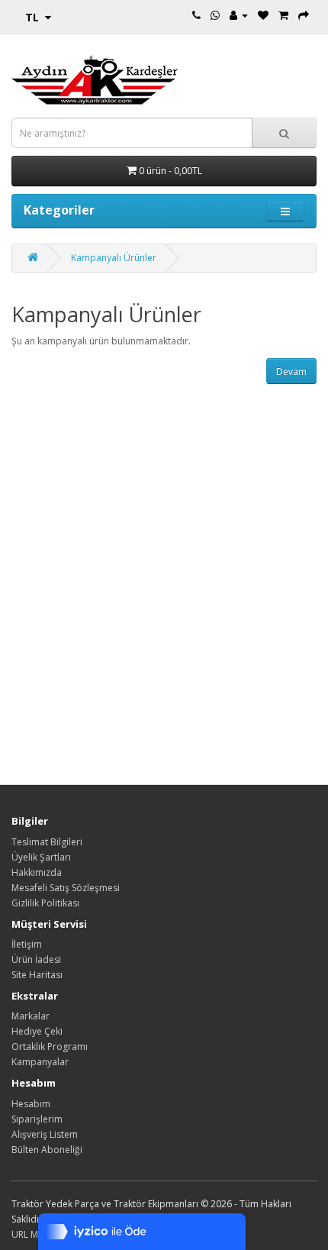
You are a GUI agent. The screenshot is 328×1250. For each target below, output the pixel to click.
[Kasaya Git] (303, 15)
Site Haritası (37, 974)
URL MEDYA (36, 1234)
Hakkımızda (36, 872)
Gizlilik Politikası (45, 902)
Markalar (30, 1015)
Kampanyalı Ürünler (113, 257)
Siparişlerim (37, 1119)
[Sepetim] (283, 15)
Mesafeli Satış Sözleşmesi (65, 887)
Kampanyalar (40, 1061)
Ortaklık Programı (49, 1046)
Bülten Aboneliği (46, 1149)
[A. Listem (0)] (263, 15)
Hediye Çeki (37, 1031)
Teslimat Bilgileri (46, 841)
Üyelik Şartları (41, 857)
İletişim (26, 944)
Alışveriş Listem (44, 1134)
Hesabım (30, 1103)
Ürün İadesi (36, 959)
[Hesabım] (239, 15)
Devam (291, 371)
